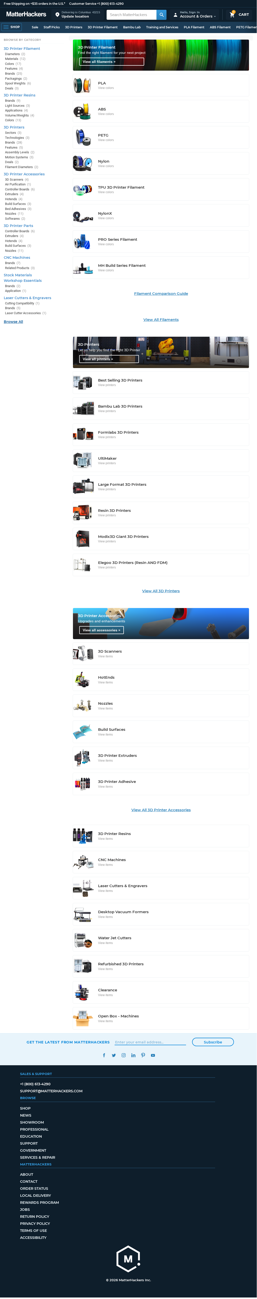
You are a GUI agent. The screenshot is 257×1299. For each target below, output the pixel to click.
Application (15, 291)
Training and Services (162, 27)
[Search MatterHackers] (161, 15)
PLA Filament (194, 27)
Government (33, 1150)
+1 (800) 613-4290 (110, 4)
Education (31, 1136)
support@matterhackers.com (51, 1091)
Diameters (15, 54)
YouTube (152, 1055)
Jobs (25, 1209)
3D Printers (73, 27)
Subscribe (213, 1042)
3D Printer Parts (18, 225)
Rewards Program (39, 1202)
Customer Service (82, 4)
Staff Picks (52, 27)
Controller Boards (20, 189)
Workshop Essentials (23, 280)
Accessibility (33, 1237)
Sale (35, 27)
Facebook (104, 1055)
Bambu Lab (132, 27)
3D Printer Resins (19, 95)
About (26, 1174)
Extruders (14, 194)
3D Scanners (17, 179)
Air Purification (18, 184)
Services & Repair (37, 1157)
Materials (15, 59)
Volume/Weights (19, 115)
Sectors (13, 133)
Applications (16, 110)
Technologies (17, 138)
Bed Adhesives (18, 209)
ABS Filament (220, 27)
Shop (25, 1108)
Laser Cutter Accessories (25, 313)
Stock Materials (18, 275)
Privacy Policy (35, 1223)
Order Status (34, 1188)
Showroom (32, 1122)
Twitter (113, 1055)
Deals (12, 88)
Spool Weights (18, 83)
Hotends (14, 199)
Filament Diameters (21, 167)
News (25, 1115)
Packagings (16, 78)
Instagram (123, 1055)
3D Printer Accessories (24, 174)
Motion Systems (19, 157)
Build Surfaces (18, 204)
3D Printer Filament (103, 27)
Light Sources (17, 105)
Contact (28, 1181)
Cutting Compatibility (22, 303)
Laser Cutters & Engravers (27, 298)
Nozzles (14, 213)
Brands (13, 73)
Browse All (13, 321)
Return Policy (34, 1216)
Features (14, 68)
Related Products (20, 268)
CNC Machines (17, 257)
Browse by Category (22, 40)
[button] (77, 14)
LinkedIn (133, 1055)
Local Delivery (35, 1195)
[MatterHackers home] (26, 15)
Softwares (15, 218)
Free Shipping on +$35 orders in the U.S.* (34, 4)
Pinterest (143, 1055)
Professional (34, 1129)
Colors (13, 64)
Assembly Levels (20, 152)
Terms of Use (33, 1230)
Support (29, 1143)
